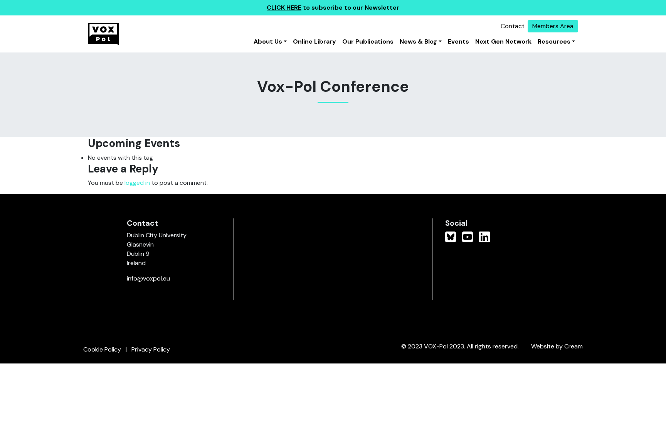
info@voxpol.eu (148, 278)
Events (458, 41)
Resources (554, 41)
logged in (137, 183)
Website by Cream (557, 346)
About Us (268, 41)
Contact (513, 26)
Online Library (314, 41)
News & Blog (418, 41)
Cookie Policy (102, 349)
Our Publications (368, 41)
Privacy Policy (150, 349)
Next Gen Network (503, 41)
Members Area (553, 26)
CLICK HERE (284, 7)
